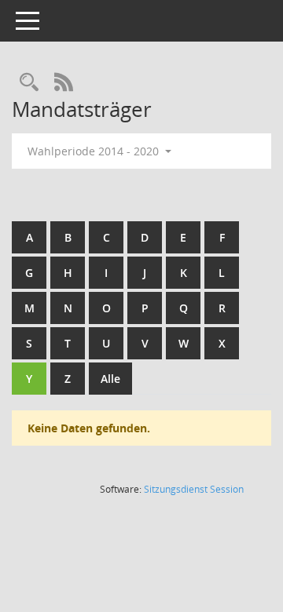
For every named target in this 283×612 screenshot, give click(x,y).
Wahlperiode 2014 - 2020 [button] (95, 151)
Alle (110, 378)
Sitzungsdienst (194, 489)
